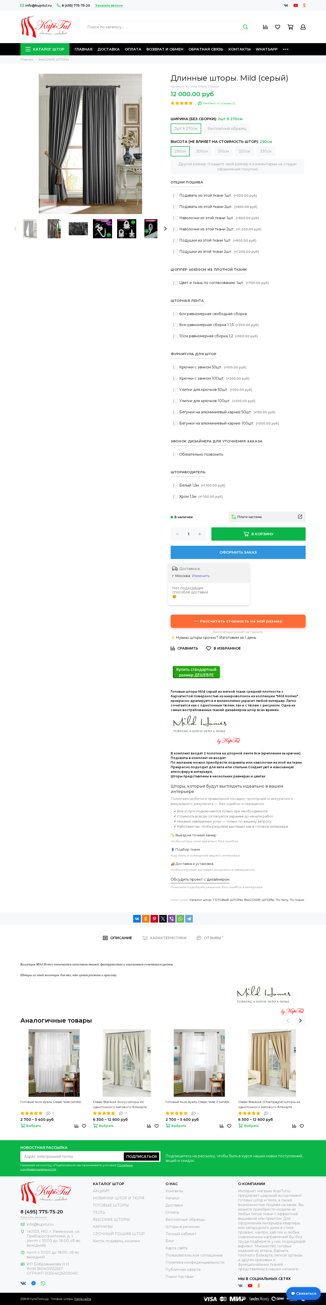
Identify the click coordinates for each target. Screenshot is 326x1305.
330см (265, 151)
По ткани (297, 900)
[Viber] (171, 919)
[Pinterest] (154, 919)
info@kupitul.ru (38, 5)
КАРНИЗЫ (103, 1226)
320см (244, 151)
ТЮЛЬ (99, 1212)
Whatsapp (267, 49)
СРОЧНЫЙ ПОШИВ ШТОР (119, 1234)
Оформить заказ (238, 552)
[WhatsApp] (180, 919)
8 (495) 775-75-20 (76, 5)
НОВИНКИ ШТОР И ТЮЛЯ (118, 1198)
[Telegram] (189, 919)
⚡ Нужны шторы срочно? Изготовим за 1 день (213, 637)
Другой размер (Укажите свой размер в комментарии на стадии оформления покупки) (237, 166)
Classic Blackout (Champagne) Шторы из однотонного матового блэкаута (269, 1104)
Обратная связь (205, 49)
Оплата (133, 49)
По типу (282, 900)
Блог (170, 1241)
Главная (83, 49)
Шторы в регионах (183, 1226)
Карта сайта (176, 1248)
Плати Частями (179, 1276)
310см (223, 151)
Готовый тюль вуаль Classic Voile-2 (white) (197, 1102)
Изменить (201, 576)
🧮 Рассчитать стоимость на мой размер (238, 621)
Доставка (109, 49)
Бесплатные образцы (185, 1219)
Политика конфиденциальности (195, 1262)
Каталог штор (48, 49)
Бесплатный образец (227, 128)
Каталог (173, 1198)
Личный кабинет (181, 1234)
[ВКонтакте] (137, 919)
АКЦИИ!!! (101, 1191)
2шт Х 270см (185, 128)
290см (180, 151)
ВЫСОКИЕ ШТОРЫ (259, 900)
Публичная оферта (183, 1269)
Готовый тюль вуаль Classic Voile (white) (50, 1102)
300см (202, 151)
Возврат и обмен (164, 49)
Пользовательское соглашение (194, 1255)
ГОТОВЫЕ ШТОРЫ (228, 900)
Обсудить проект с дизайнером (200, 879)
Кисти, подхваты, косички (116, 1241)
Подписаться (141, 1156)
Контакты (239, 49)
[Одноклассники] (146, 919)
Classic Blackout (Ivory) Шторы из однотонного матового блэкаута (120, 1104)
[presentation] (15, 229)
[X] (163, 919)
